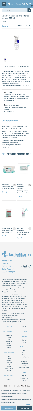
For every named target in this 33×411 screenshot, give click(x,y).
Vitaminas (24, 359)
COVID (24, 376)
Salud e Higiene (9, 352)
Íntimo (24, 351)
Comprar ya (25, 408)
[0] (30, 4)
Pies (9, 356)
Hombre (8, 339)
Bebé (9, 379)
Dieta (24, 365)
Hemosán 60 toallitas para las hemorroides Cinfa (8, 187)
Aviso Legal (26, 390)
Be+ (8, 21)
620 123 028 (7, 266)
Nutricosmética (24, 367)
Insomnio (24, 361)
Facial (9, 337)
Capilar (9, 360)
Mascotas (24, 336)
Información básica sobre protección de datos (16, 399)
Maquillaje (9, 341)
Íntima (9, 364)
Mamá (24, 326)
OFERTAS (9, 326)
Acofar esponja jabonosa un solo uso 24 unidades (7, 230)
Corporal (9, 335)
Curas (24, 380)
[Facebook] (21, 266)
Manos (9, 347)
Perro (24, 340)
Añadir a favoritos (9, 66)
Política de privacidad (8, 402)
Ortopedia (24, 331)
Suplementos (24, 347)
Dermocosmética (8, 331)
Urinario (24, 353)
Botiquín (24, 372)
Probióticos (24, 363)
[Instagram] (25, 266)
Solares (8, 345)
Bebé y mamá (8, 375)
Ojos (8, 343)
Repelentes (24, 378)
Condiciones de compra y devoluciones (13, 394)
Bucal (9, 358)
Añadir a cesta (8, 408)
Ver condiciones (9, 100)
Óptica (9, 371)
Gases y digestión (24, 357)
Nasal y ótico (9, 368)
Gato (24, 342)
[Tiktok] (29, 266)
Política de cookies (7, 396)
